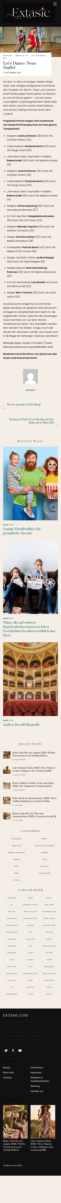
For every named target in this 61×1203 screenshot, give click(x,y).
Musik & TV (22, 55)
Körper (49, 960)
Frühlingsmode (49, 946)
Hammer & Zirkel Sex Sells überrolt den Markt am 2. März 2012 (31, 421)
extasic (7, 55)
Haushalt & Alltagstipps (44, 846)
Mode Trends (11, 973)
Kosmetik (44, 853)
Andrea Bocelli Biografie (21, 725)
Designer (30, 925)
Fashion (49, 939)
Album (30, 898)
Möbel (30, 980)
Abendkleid (11, 898)
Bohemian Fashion (30, 905)
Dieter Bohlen (11, 932)
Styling (30, 994)
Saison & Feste (44, 873)
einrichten (11, 939)
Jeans (11, 960)
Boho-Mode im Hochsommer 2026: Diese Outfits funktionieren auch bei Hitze (34, 800)
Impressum (35, 1072)
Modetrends (49, 967)
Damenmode (11, 918)
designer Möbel (49, 925)
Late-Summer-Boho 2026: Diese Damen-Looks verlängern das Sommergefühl (34, 769)
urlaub (49, 994)
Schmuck (30, 987)
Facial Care (30, 939)
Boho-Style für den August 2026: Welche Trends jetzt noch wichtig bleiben (33, 754)
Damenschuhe (11, 925)
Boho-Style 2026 (30, 912)
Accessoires (16, 839)
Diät (30, 932)
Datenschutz (36, 1067)
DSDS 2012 (49, 932)
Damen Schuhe (49, 918)
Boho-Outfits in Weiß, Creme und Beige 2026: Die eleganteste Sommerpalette (33, 785)
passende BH (49, 980)
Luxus (44, 859)
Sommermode (11, 994)
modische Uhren (49, 973)
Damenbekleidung (49, 912)
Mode (16, 866)
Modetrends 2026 (30, 973)
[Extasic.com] (29, 21)
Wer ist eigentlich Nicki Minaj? (24, 404)
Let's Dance (38, 55)
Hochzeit (49, 953)
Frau (30, 946)
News (16, 873)
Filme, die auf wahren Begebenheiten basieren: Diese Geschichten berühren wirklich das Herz (29, 629)
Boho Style (16, 846)
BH (12, 905)
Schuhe (16, 880)
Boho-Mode (49, 905)
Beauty (44, 839)
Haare (30, 953)
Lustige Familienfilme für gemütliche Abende (22, 531)
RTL (5, 58)
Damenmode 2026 (30, 918)
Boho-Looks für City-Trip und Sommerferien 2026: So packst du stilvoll (34, 815)
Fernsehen (11, 946)
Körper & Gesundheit (16, 853)
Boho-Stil (12, 912)
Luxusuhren (12, 967)
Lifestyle (16, 859)
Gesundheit (11, 953)
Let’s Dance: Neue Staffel (19, 66)
